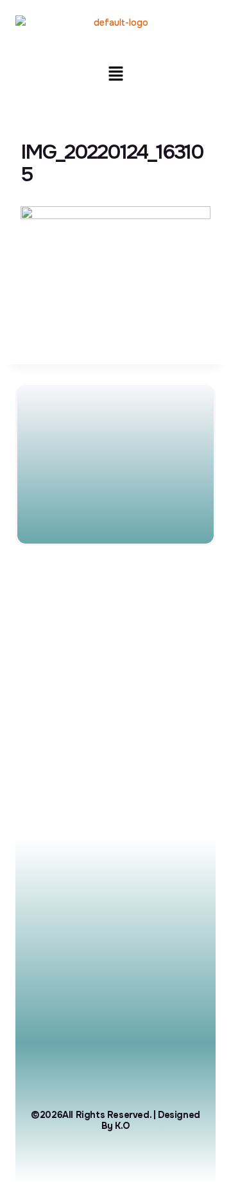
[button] (115, 74)
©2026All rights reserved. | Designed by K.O (115, 1120)
